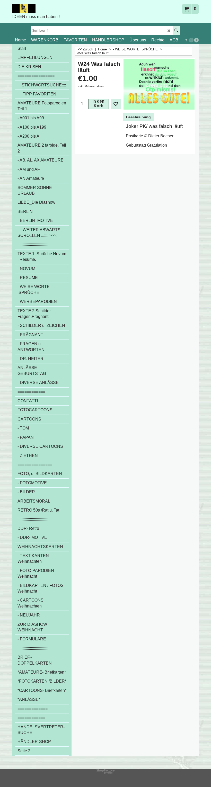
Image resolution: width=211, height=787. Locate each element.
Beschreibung (138, 117)
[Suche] (176, 30)
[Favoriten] (116, 104)
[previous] (191, 40)
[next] (196, 40)
